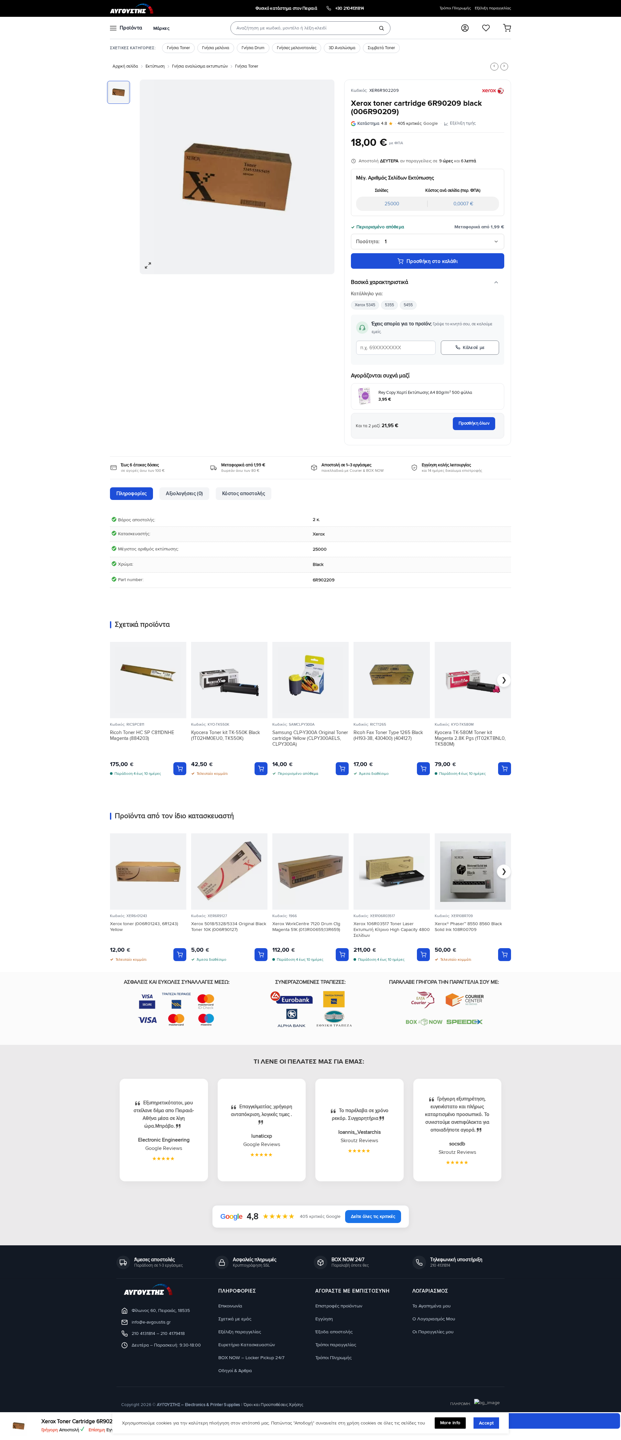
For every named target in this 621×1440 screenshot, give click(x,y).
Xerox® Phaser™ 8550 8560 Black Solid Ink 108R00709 (468, 926)
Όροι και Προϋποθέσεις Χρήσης (273, 1404)
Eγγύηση (324, 1319)
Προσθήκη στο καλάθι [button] (179, 768)
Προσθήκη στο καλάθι (432, 261)
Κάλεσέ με (474, 347)
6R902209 (323, 580)
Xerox (319, 534)
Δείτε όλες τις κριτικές (373, 1216)
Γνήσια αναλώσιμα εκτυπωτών (200, 66)
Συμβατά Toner (381, 47)
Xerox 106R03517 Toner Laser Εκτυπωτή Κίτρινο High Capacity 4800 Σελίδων (392, 929)
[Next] (322, 176)
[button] (465, 28)
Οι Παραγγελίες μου (432, 1332)
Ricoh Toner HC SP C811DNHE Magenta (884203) (142, 735)
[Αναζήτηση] (381, 28)
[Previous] (152, 176)
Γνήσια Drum (253, 47)
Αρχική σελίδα (125, 66)
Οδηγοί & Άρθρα (235, 1370)
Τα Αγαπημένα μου (431, 1306)
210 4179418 (172, 1334)
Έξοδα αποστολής (334, 1332)
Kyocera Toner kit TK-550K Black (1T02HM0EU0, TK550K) (225, 735)
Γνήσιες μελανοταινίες (296, 47)
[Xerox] (493, 90)
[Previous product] (504, 66)
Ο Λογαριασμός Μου (433, 1319)
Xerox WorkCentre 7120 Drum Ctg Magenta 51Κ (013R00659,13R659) (306, 926)
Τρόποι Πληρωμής (455, 8)
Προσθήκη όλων (474, 423)
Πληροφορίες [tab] (131, 493)
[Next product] (494, 66)
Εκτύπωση (155, 66)
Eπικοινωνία (230, 1306)
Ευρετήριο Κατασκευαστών (246, 1345)
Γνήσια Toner (178, 47)
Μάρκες (161, 28)
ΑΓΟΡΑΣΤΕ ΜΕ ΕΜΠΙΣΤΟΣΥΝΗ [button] (352, 1291)
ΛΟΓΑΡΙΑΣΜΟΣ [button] (430, 1291)
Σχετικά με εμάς (234, 1319)
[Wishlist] (486, 28)
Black (318, 565)
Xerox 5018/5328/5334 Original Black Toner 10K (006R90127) (228, 926)
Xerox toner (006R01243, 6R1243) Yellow (144, 926)
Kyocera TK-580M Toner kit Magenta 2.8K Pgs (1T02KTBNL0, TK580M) (470, 738)
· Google (397, 123)
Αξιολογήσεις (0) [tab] (184, 493)
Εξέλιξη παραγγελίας (493, 8)
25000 (320, 549)
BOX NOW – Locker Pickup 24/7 (251, 1357)
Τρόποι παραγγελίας (335, 1345)
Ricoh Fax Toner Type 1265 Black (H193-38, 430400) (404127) (388, 735)
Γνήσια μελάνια (215, 47)
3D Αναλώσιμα (342, 47)
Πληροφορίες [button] (237, 1291)
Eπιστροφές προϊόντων (338, 1306)
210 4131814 (143, 1334)
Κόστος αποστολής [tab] (243, 493)
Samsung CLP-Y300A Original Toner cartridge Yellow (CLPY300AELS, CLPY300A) (310, 738)
